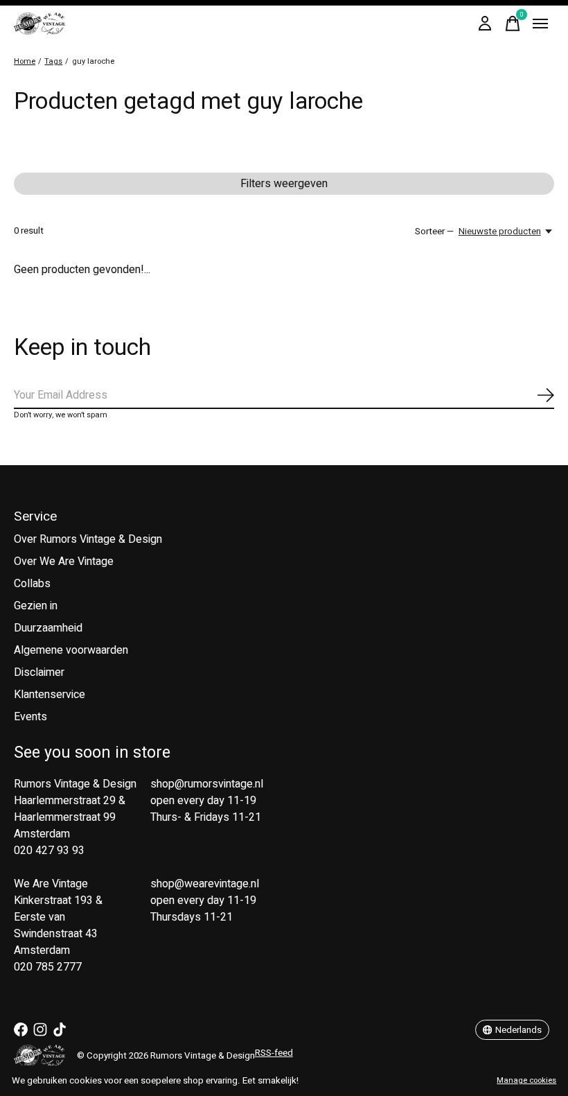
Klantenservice (49, 694)
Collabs (32, 583)
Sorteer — (434, 231)
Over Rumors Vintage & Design (88, 539)
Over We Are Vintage (64, 561)
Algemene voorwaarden (71, 650)
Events (30, 716)
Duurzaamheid (48, 628)
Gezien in (35, 606)
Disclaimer (39, 672)
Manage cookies (526, 1080)
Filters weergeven (284, 183)
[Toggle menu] (540, 23)
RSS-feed (274, 1053)
